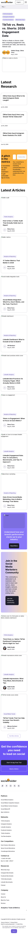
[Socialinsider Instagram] (10, 785)
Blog (3, 6)
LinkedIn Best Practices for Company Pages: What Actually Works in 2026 (13, 381)
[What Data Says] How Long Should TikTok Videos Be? (13, 116)
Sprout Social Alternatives (8, 848)
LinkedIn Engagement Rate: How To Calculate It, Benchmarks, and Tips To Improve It (13, 459)
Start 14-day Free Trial (14, 762)
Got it (14, 931)
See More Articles (14, 736)
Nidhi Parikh (11, 647)
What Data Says (5, 869)
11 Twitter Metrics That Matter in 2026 (11, 262)
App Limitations (5, 812)
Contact (3, 894)
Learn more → (22, 927)
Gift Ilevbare (11, 345)
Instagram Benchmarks (7, 872)
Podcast (3, 885)
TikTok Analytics (5, 821)
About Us (3, 897)
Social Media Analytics (7, 799)
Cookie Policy (19, 924)
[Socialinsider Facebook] (6, 785)
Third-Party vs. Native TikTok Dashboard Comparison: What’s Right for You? (14, 641)
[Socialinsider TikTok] (2, 785)
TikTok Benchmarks (6, 879)
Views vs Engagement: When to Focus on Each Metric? (14, 420)
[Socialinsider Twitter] (14, 785)
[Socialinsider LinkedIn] (18, 785)
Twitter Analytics (5, 833)
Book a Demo (14, 769)
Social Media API (5, 809)
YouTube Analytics (6, 836)
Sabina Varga (15, 50)
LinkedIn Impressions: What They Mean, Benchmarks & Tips (13, 681)
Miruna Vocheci (12, 726)
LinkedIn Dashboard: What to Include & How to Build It (13, 341)
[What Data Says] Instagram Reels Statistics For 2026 (13, 134)
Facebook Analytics (6, 830)
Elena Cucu (10, 229)
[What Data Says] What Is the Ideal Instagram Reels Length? (14, 98)
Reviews (3, 903)
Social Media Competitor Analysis (10, 802)
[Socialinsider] (7, 2)
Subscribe (21, 157)
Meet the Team (5, 900)
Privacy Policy (14, 922)
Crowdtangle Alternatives (8, 851)
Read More (14, 546)
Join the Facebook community (10, 600)
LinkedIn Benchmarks (7, 882)
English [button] (19, 2)
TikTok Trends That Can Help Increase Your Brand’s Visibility (14, 720)
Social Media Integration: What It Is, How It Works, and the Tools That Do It (13, 302)
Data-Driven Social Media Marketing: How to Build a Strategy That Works (12, 499)
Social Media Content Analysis (9, 806)
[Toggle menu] (26, 2)
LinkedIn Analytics (6, 827)
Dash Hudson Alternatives (8, 845)
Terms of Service (5, 922)
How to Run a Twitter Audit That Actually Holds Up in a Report (13, 223)
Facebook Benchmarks (7, 876)
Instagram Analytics (6, 824)
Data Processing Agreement (7, 924)
